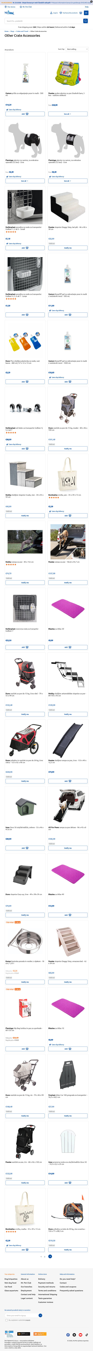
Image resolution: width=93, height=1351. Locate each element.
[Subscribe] (40, 1315)
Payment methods (46, 1282)
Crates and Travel (22, 31)
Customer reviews (45, 1302)
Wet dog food (10, 1282)
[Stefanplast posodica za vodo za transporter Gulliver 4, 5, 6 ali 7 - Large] (25, 274)
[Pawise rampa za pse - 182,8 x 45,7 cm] (68, 541)
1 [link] (41, 1256)
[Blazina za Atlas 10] (68, 1008)
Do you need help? (67, 1279)
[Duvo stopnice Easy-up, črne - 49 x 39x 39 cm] (25, 874)
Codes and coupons (68, 1286)
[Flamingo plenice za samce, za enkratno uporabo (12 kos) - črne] (68, 140)
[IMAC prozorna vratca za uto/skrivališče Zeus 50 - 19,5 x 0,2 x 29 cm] (68, 1142)
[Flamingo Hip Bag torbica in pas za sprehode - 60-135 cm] (25, 1008)
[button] (86, 12)
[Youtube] (80, 1335)
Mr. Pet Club (27, 7)
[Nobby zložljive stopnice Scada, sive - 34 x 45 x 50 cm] (25, 474)
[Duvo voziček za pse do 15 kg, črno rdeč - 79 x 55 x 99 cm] (25, 673)
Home (7, 31)
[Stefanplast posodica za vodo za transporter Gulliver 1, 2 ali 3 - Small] (25, 207)
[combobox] (45, 21)
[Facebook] (68, 1335)
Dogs (12, 31)
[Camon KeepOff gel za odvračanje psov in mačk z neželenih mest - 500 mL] (68, 274)
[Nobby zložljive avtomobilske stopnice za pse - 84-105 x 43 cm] (68, 673)
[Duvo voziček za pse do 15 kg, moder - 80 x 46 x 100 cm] (68, 407)
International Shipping (47, 1294)
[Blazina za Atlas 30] (68, 608)
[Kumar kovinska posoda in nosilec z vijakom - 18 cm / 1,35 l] (25, 941)
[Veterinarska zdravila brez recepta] (9, 1334)
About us (24, 1279)
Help (86, 7)
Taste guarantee (45, 1298)
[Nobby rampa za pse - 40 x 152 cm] (25, 541)
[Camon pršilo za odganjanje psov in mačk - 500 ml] (25, 73)
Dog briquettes (11, 1279)
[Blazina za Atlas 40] (68, 874)
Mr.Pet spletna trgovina (80, 1341)
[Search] (85, 21)
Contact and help (28, 1294)
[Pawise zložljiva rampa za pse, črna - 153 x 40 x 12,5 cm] (68, 740)
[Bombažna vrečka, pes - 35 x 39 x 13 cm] (68, 474)
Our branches (26, 1286)
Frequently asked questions (71, 1290)
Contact (63, 1282)
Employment (26, 1290)
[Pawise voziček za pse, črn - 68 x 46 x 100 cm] (25, 1142)
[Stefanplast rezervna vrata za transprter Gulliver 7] (25, 608)
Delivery (41, 1279)
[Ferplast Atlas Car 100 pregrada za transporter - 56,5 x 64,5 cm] (68, 1075)
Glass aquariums (11, 1290)
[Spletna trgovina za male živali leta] (23, 1334)
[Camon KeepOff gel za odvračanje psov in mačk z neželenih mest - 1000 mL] (68, 341)
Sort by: (61, 49)
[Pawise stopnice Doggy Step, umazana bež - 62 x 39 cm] (68, 941)
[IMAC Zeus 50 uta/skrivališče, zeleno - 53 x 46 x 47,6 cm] (25, 807)
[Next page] (50, 1256)
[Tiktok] (86, 1335)
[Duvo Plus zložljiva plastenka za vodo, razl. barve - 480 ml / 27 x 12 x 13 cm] (25, 341)
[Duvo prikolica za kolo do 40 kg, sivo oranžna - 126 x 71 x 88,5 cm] (68, 1209)
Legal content (27, 1298)
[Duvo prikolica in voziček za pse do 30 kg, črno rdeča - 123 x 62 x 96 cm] (25, 740)
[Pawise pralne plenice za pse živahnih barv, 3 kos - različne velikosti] (68, 73)
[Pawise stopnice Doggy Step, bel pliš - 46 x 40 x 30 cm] (68, 207)
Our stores (11, 7)
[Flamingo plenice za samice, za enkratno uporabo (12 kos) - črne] (25, 140)
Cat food (8, 1286)
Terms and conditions (47, 1290)
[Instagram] (74, 1335)
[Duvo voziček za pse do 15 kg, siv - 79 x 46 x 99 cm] (25, 1075)
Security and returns (46, 1286)
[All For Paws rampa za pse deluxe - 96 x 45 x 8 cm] (68, 807)
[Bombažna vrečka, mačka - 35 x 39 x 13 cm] (25, 1209)
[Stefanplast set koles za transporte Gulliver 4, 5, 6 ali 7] (25, 407)
